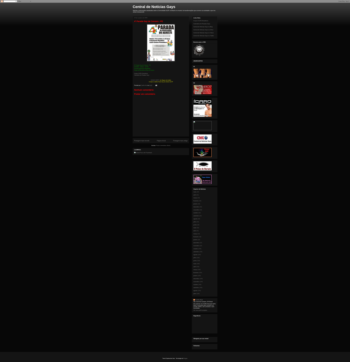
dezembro (196, 207)
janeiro (195, 204)
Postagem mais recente (141, 140)
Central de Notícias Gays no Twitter (203, 35)
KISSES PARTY (155, 80)
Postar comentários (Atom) (163, 145)
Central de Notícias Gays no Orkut (203, 29)
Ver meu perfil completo (200, 310)
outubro (195, 212)
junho (195, 225)
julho (194, 222)
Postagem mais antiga (180, 140)
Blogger (185, 358)
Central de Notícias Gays (154, 7)
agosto (195, 218)
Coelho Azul (199, 300)
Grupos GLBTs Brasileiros (141, 73)
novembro (196, 210)
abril (194, 195)
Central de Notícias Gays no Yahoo (203, 32)
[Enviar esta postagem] (156, 85)
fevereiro (196, 201)
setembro (196, 215)
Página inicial (161, 140)
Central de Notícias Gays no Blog (203, 26)
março (195, 198)
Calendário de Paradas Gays (141, 75)
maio (194, 192)
